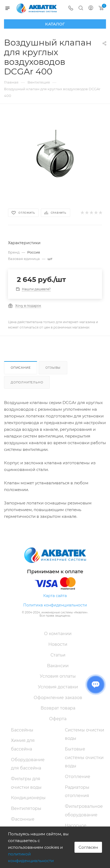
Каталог (55, 24)
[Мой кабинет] (90, 8)
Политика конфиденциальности (55, 605)
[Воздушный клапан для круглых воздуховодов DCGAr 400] (55, 152)
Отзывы (53, 367)
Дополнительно (27, 382)
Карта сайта (55, 595)
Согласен (88, 847)
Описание (20, 367)
